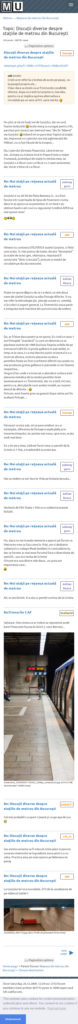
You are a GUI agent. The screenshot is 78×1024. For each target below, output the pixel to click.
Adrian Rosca (67, 281)
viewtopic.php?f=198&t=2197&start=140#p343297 (36, 65)
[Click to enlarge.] (39, 706)
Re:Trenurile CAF (18, 612)
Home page (10, 966)
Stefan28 (66, 613)
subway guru (67, 184)
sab (67, 235)
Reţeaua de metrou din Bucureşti (37, 18)
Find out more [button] (57, 1008)
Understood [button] (13, 1019)
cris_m (67, 836)
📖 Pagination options (39, 45)
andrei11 (67, 804)
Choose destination (31, 970)
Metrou (7, 18)
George (67, 53)
